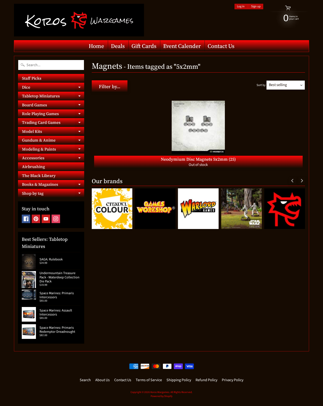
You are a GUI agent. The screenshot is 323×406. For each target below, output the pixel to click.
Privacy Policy (232, 380)
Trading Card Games (53, 123)
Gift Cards (143, 46)
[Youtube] (46, 219)
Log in (240, 6)
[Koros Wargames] (79, 20)
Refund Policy (206, 380)
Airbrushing (33, 166)
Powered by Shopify (161, 396)
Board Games (53, 105)
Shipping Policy (178, 380)
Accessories (53, 158)
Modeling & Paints (53, 149)
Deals (118, 46)
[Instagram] (56, 219)
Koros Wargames (159, 392)
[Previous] (292, 180)
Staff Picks (31, 78)
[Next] (301, 180)
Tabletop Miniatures (53, 96)
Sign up (256, 6)
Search (85, 380)
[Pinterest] (36, 219)
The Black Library (39, 175)
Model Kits (53, 132)
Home (96, 46)
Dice (53, 87)
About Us (102, 380)
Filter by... (109, 86)
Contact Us (221, 46)
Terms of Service (149, 380)
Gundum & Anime (53, 141)
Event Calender (182, 46)
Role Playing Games (53, 114)
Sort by (261, 85)
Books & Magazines (53, 185)
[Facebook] (26, 219)
